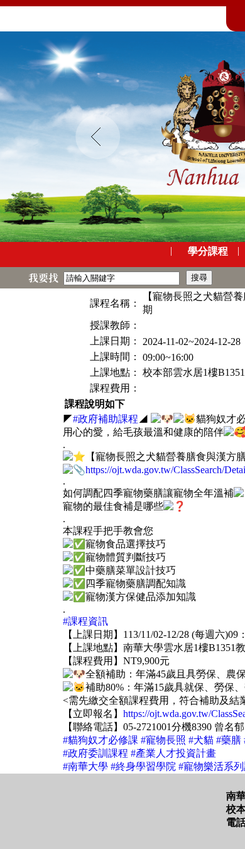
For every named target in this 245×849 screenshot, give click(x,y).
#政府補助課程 (105, 419)
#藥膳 (228, 740)
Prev (98, 137)
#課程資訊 (85, 621)
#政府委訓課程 (95, 753)
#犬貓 (201, 740)
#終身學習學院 (143, 766)
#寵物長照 (163, 740)
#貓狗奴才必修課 (100, 740)
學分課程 (208, 251)
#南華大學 (85, 766)
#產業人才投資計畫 (173, 753)
